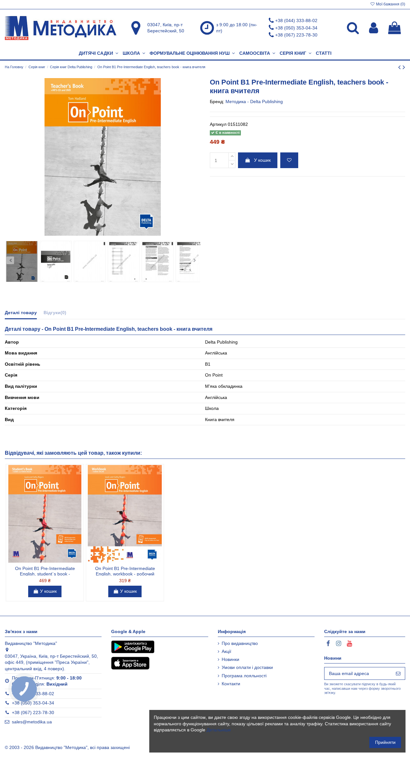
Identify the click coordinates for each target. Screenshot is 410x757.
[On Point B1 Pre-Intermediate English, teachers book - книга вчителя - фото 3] (89, 261)
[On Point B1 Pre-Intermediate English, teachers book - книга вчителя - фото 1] (21, 261)
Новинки (230, 659)
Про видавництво (240, 643)
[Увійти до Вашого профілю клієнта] (373, 27)
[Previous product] (400, 67)
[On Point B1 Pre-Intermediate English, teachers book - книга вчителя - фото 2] (55, 261)
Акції (226, 651)
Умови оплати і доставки (247, 667)
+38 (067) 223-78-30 (296, 34)
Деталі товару (21, 312)
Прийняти (385, 742)
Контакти (231, 683)
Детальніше (219, 729)
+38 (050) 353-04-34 (296, 27)
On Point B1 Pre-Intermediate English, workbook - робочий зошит (125, 574)
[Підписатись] (398, 673)
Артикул (218, 124)
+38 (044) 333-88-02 (296, 20)
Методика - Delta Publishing (254, 101)
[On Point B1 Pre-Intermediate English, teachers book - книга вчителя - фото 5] (157, 261)
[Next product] (404, 67)
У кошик (262, 160)
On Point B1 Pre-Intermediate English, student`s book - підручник (45, 574)
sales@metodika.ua (32, 721)
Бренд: (217, 101)
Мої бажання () (390, 4)
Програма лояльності (244, 675)
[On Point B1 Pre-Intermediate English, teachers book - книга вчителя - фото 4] (123, 261)
